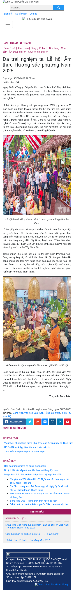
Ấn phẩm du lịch (17, 51)
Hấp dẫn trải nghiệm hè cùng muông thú (25, 466)
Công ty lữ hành (39, 48)
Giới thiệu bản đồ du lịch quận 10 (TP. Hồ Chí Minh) (32, 534)
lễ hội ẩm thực (52, 413)
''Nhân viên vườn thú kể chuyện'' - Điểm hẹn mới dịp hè (39, 504)
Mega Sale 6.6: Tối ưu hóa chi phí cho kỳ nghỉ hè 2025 (32, 474)
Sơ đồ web (21, 13)
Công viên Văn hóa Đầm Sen (28, 413)
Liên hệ (33, 13)
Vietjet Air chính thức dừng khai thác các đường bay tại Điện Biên (38, 443)
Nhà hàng (54, 48)
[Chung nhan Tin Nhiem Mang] (51, 584)
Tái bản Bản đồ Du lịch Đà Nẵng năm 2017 (27, 540)
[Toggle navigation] (8, 24)
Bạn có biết (9, 48)
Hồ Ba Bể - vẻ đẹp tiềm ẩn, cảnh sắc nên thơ (28, 447)
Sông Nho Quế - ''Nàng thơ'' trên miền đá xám (33, 500)
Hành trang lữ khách (17, 43)
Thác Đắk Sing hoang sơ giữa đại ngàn (24, 451)
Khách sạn (23, 48)
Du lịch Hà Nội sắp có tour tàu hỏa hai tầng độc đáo (31, 470)
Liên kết (8, 13)
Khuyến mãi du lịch (38, 51)
